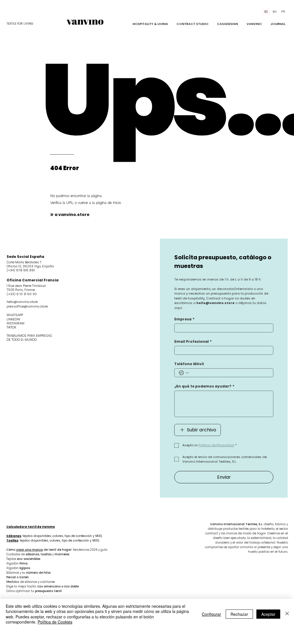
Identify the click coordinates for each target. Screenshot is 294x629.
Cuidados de (16, 554)
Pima (24, 563)
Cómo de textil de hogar (38, 550)
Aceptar (268, 614)
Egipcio (25, 568)
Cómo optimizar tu (20, 591)
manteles (62, 554)
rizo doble (71, 586)
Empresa (184, 319)
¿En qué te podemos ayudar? (204, 386)
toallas (45, 554)
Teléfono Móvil (189, 364)
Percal (11, 577)
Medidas (13, 582)
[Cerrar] (287, 613)
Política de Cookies (55, 622)
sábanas (32, 554)
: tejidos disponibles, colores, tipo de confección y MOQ (54, 536)
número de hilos (38, 572)
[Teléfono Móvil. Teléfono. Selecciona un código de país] (183, 372)
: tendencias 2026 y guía (89, 550)
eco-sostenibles (28, 559)
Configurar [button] (211, 614)
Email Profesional (193, 341)
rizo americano (49, 586)
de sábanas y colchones (37, 582)
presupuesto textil (48, 591)
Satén (24, 577)
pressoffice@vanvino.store (27, 306)
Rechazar (239, 614)
